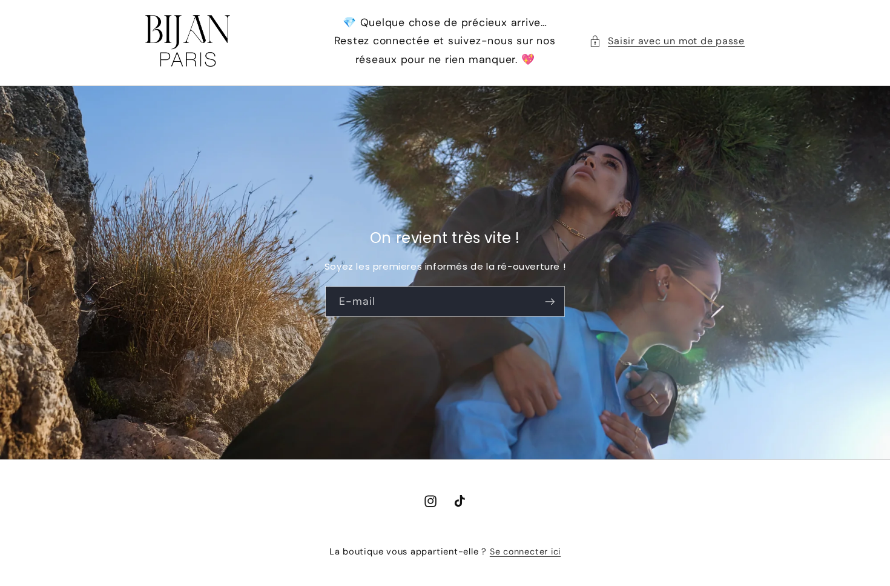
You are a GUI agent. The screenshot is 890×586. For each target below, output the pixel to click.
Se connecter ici (525, 551)
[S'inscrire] (549, 301)
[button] (667, 41)
